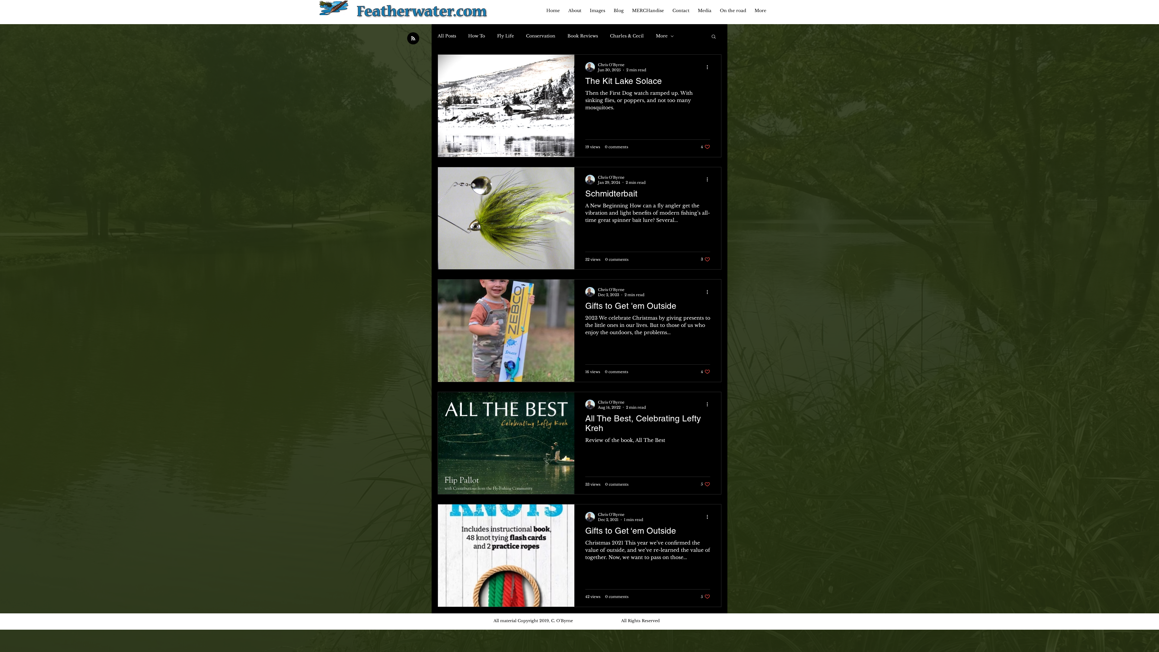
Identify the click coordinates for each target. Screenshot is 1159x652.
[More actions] (709, 67)
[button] (714, 37)
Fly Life (505, 36)
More (662, 36)
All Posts (447, 36)
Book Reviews (582, 36)
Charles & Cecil (627, 36)
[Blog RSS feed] (413, 38)
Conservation (540, 36)
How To (476, 36)
